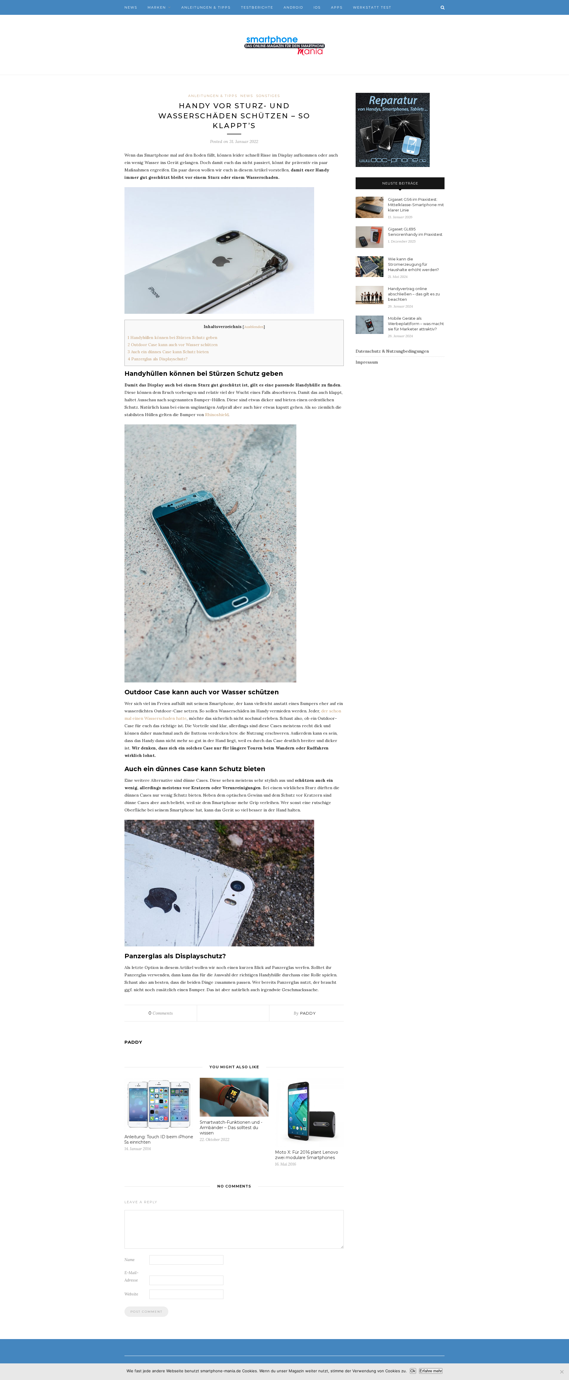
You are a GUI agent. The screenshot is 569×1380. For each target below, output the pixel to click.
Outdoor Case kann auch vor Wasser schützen (173, 344)
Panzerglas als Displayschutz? (158, 359)
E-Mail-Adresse (131, 1276)
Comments (160, 1013)
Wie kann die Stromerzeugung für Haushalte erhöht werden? (413, 264)
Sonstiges (268, 96)
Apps (337, 7)
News (130, 7)
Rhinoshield (216, 414)
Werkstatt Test (372, 7)
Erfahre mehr (431, 1371)
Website (131, 1294)
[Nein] (562, 1372)
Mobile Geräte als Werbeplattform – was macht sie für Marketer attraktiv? (416, 323)
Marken (157, 7)
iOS (317, 7)
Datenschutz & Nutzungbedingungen (392, 351)
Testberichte (257, 7)
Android (293, 7)
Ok (412, 1371)
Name (129, 1259)
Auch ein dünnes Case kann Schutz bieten (168, 351)
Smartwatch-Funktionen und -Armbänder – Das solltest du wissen (231, 1128)
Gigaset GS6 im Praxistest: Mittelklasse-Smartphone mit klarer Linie (416, 204)
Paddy (308, 1013)
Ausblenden (253, 326)
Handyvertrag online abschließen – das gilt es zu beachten (414, 294)
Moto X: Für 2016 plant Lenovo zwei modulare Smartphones (306, 1155)
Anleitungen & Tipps (206, 7)
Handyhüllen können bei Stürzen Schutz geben (172, 337)
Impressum (367, 362)
